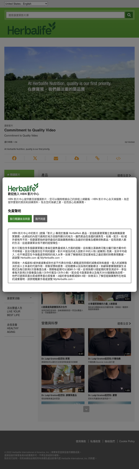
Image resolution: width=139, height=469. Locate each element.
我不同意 (40, 218)
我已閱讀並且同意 (20, 218)
